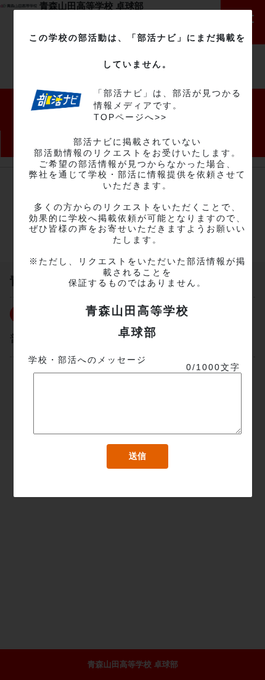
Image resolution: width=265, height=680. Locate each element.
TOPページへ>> (130, 117)
